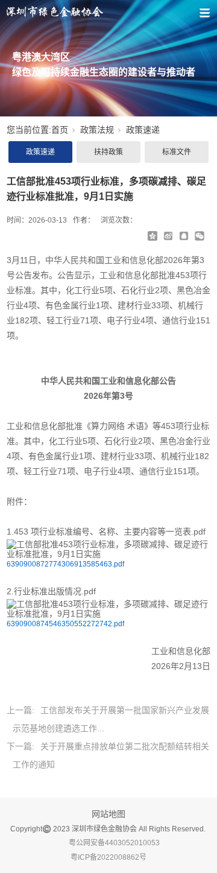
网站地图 (108, 814)
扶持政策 (108, 152)
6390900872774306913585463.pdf (65, 564)
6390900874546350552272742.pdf (65, 624)
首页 (59, 130)
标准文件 (176, 152)
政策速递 (143, 130)
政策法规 (97, 130)
